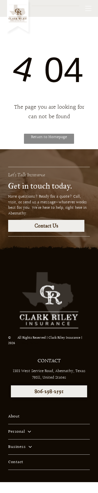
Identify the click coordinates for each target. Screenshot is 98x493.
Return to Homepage (49, 137)
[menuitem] (49, 416)
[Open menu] (88, 8)
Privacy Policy (28, 343)
